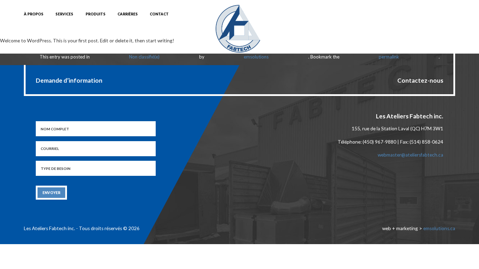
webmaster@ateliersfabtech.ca (410, 155)
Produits (96, 14)
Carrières (127, 14)
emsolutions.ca (439, 228)
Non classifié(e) (144, 57)
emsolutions (256, 57)
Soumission (392, 14)
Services (64, 14)
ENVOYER (51, 193)
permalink (389, 57)
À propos (33, 14)
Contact (159, 14)
